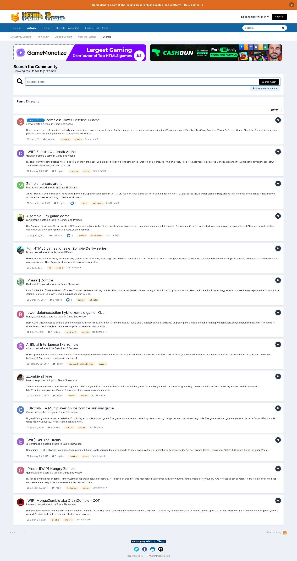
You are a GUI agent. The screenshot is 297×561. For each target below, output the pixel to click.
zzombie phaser (39, 376)
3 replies (59, 456)
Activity (31, 28)
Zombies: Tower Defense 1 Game (73, 120)
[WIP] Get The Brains (43, 440)
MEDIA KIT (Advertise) (67, 28)
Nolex (29, 252)
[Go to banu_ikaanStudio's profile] (20, 314)
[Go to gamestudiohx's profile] (20, 470)
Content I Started (87, 36)
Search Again (269, 81)
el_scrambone (34, 443)
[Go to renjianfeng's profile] (20, 218)
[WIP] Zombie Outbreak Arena (51, 152)
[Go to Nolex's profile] (20, 250)
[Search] (283, 28)
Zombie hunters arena (44, 184)
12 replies (57, 235)
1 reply (59, 363)
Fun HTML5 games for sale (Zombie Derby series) (67, 248)
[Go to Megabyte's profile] (20, 185)
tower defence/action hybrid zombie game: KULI (65, 313)
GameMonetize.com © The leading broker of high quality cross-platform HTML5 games (146, 4)
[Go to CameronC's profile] (20, 410)
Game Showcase (63, 123)
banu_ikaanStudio (36, 316)
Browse (17, 28)
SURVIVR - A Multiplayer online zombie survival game (70, 408)
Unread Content (63, 36)
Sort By (275, 110)
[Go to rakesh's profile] (20, 346)
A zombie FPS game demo (47, 216)
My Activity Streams (20, 36)
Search (107, 36)
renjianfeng (32, 219)
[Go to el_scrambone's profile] (20, 441)
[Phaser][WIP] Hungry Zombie (50, 469)
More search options (265, 88)
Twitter (46, 28)
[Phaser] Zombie (39, 280)
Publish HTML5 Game (96, 28)
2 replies (51, 139)
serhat (29, 123)
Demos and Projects (71, 219)
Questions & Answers (66, 348)
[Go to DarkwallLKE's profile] (20, 282)
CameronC (32, 412)
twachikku (32, 380)
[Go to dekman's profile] (20, 153)
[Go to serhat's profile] (20, 122)
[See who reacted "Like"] (72, 203)
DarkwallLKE (33, 284)
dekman (30, 155)
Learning (31, 504)
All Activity (43, 36)
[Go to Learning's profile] (20, 502)
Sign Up (279, 16)
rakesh (30, 348)
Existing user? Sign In (254, 16)
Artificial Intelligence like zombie (52, 344)
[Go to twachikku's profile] (20, 378)
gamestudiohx (34, 472)
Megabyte (32, 187)
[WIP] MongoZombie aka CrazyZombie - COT (63, 500)
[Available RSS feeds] (285, 533)
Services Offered (63, 252)
